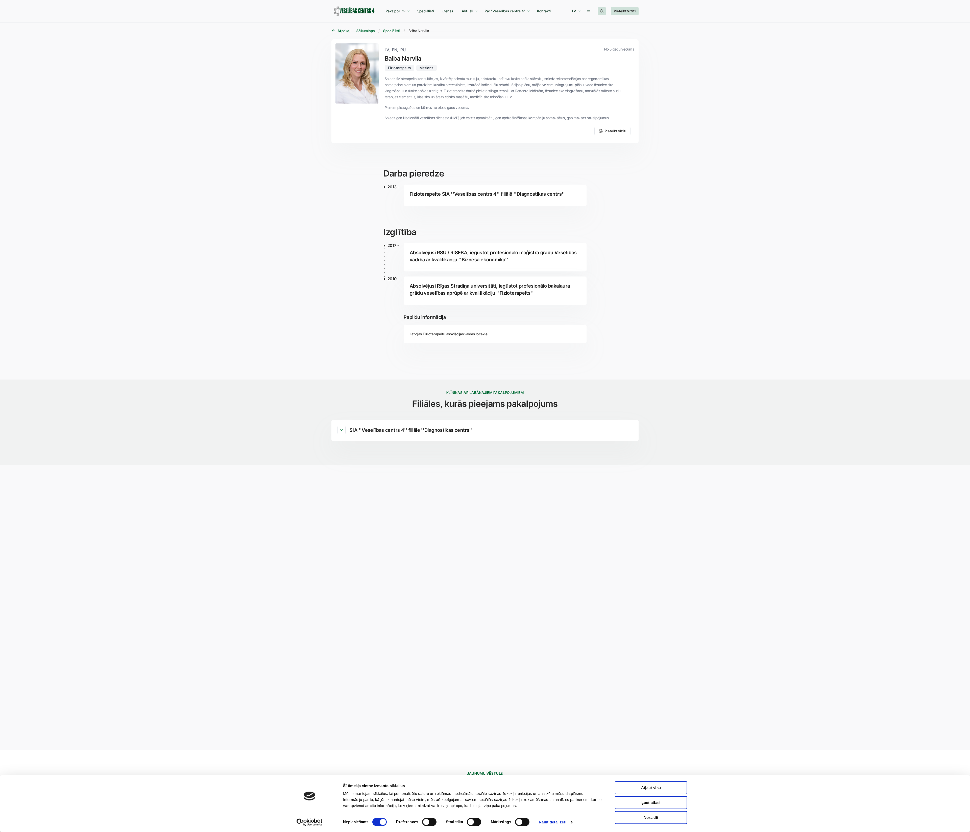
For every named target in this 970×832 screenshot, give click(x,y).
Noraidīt (651, 817)
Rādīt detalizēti (552, 822)
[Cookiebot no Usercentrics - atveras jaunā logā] (309, 822)
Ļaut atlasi (650, 802)
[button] (397, 11)
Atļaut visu (651, 788)
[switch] (429, 822)
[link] (426, 11)
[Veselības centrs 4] (353, 11)
